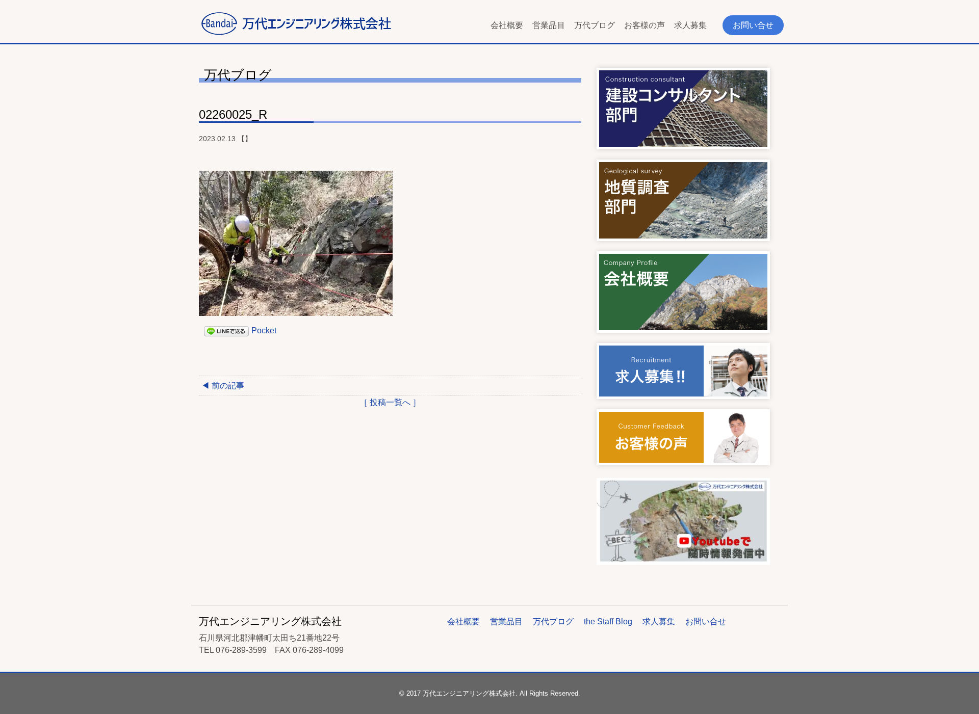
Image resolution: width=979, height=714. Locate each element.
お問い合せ (753, 25)
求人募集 (690, 25)
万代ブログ (594, 25)
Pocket (263, 330)
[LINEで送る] (226, 330)
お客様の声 (644, 25)
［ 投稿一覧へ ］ (390, 402)
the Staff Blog (608, 621)
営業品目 (548, 25)
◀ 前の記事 (222, 385)
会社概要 (507, 25)
